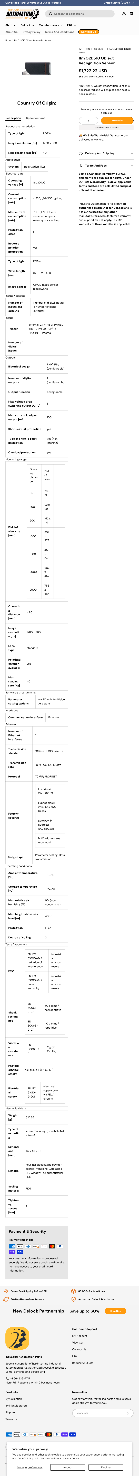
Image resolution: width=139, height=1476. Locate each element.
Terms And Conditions (59, 32)
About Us (11, 32)
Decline (106, 1467)
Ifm (80, 48)
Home (8, 40)
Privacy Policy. (71, 1458)
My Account (79, 1336)
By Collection (13, 1399)
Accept (67, 1467)
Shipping (83, 76)
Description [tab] (13, 118)
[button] (131, 13)
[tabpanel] (36, 671)
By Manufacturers (16, 1405)
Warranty (11, 1419)
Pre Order (117, 120)
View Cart (78, 1342)
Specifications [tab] (35, 118)
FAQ (74, 1356)
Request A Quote (82, 1363)
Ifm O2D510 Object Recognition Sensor (32, 40)
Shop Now (115, 1311)
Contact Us (79, 1349)
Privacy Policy (31, 32)
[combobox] (80, 13)
